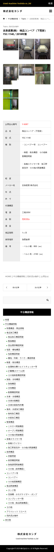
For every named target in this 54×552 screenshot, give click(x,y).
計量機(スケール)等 (16, 371)
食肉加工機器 (14, 413)
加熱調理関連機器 (16, 464)
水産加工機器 (14, 417)
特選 (7, 319)
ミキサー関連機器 (16, 426)
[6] (26, 73)
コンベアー (13, 477)
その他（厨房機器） (16, 468)
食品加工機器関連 (16, 336)
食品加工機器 (12, 332)
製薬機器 (12, 341)
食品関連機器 (12, 485)
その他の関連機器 (16, 434)
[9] (42, 82)
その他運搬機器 (15, 481)
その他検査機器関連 (16, 375)
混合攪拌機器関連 (16, 345)
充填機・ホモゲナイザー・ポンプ (22, 494)
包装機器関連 (14, 354)
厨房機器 (10, 451)
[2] (26, 57)
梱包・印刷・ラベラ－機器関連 (21, 358)
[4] (42, 57)
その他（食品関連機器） (18, 503)
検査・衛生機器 (13, 362)
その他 (9, 507)
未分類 (8, 520)
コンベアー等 (12, 473)
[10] (10, 107)
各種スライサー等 (14, 439)
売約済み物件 (14, 26)
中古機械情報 (19, 276)
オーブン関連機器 (16, 430)
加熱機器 (12, 383)
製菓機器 (10, 422)
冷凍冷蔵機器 (14, 400)
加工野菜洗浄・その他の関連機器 (22, 447)
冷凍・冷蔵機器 (13, 396)
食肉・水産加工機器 (15, 409)
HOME (8, 276)
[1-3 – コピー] (10, 48)
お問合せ (45, 276)
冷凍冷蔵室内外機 (16, 405)
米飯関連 (12, 456)
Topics (5, 26)
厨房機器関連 (14, 460)
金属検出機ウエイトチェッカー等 (22, 366)
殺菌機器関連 (14, 392)
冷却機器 (12, 388)
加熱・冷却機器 (13, 379)
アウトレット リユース (16, 511)
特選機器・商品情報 (15, 328)
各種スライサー (15, 443)
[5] (10, 82)
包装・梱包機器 (13, 349)
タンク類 (12, 490)
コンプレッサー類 (16, 498)
